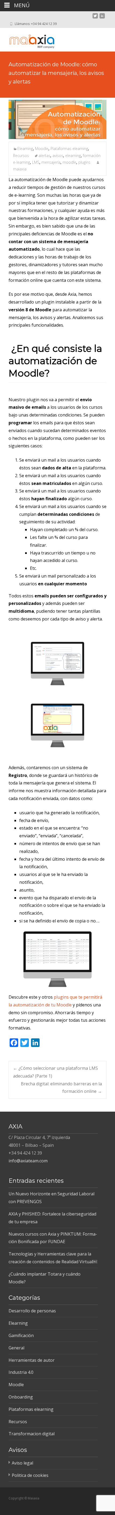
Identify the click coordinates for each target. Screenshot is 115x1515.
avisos (57, 155)
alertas (44, 155)
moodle (69, 162)
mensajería (50, 162)
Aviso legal (22, 1463)
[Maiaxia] (27, 38)
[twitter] (95, 18)
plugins (84, 162)
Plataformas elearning (69, 148)
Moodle (41, 148)
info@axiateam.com (28, 1161)
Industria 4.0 (21, 1372)
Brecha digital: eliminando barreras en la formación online (61, 1087)
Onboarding (21, 1397)
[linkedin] (102, 18)
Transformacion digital (32, 1434)
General (16, 1348)
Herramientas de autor (32, 1360)
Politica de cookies (30, 1475)
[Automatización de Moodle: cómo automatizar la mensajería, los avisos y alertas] (57, 119)
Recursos (21, 155)
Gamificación (21, 1335)
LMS (35, 162)
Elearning (25, 148)
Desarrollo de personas (32, 1311)
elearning (73, 155)
